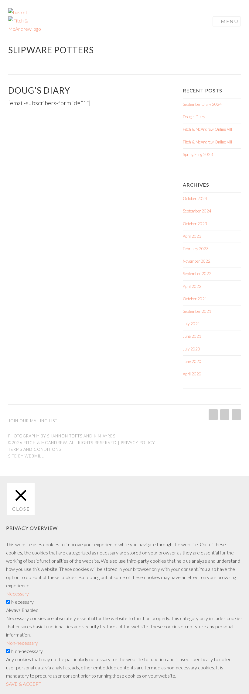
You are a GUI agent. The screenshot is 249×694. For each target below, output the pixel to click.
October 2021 (195, 298)
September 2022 (197, 273)
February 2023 (196, 248)
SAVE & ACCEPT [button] (23, 684)
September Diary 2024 (202, 104)
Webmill (34, 456)
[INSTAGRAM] (212, 414)
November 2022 (196, 261)
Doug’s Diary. (194, 116)
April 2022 (192, 286)
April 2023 (192, 236)
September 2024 (197, 211)
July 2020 (191, 349)
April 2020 (192, 373)
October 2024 (195, 198)
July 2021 (191, 323)
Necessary (22, 602)
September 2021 (197, 311)
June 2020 (192, 361)
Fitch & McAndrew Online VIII (207, 129)
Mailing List (43, 420)
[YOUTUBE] (235, 414)
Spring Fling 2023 (198, 154)
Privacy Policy (138, 442)
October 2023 (195, 223)
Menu (229, 21)
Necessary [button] (17, 593)
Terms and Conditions (34, 449)
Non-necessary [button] (22, 643)
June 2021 (192, 336)
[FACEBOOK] (224, 414)
